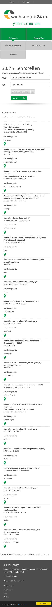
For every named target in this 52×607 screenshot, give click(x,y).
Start (11, 2)
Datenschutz (8, 586)
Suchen (16, 98)
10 (19, 117)
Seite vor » (31, 117)
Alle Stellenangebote (13, 45)
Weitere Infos (21, 605)
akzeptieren (43, 603)
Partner (6, 597)
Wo (3, 84)
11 (21, 117)
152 (24, 117)
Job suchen (13, 38)
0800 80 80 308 (11, 576)
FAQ (5, 593)
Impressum (8, 589)
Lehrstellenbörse (38, 45)
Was (3, 77)
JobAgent (13, 54)
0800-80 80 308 (27, 24)
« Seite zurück (7, 117)
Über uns (26, 2)
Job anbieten (39, 38)
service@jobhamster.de (14, 581)
